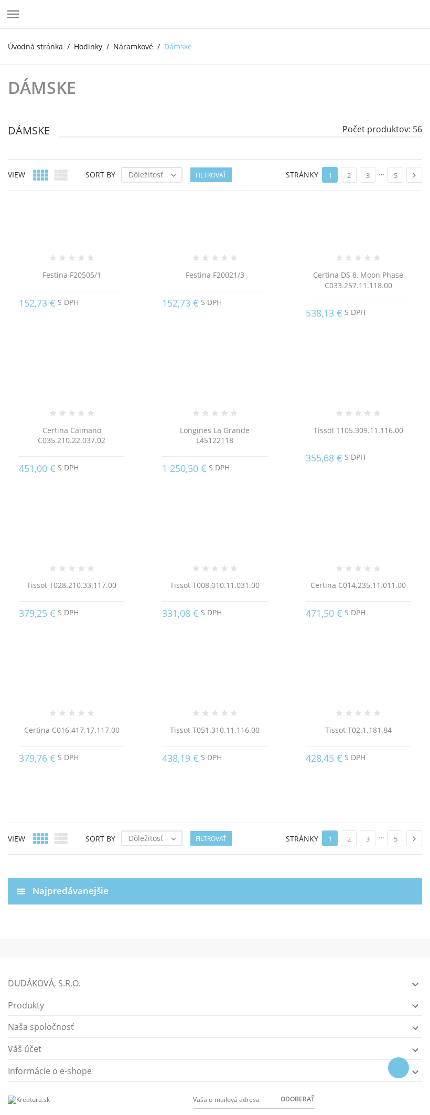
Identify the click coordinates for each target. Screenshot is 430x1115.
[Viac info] (232, 858)
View (16, 175)
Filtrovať (211, 175)
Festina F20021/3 (215, 275)
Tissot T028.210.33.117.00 (71, 585)
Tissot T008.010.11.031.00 (215, 585)
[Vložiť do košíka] (119, 301)
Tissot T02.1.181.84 (358, 730)
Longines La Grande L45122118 (215, 435)
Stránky (302, 175)
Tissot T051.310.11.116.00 (215, 730)
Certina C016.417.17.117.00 (72, 730)
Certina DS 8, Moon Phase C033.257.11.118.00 (358, 280)
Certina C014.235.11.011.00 (358, 585)
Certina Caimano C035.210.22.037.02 (71, 435)
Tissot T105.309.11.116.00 (358, 430)
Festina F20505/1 (71, 275)
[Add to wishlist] (214, 858)
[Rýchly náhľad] (197, 858)
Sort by (100, 175)
